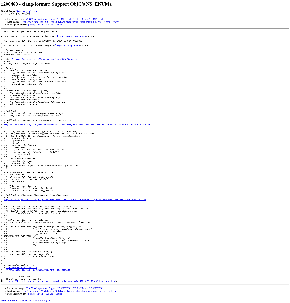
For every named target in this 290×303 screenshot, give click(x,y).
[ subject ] (49, 24)
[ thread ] (39, 24)
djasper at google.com (26, 11)
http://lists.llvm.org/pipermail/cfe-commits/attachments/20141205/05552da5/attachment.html (62, 281)
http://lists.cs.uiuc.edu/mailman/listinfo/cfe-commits (38, 270)
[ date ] (31, 24)
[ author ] (59, 24)
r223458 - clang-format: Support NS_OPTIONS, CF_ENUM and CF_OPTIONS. (64, 19)
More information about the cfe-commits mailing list (26, 300)
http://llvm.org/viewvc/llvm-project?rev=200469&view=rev (45, 59)
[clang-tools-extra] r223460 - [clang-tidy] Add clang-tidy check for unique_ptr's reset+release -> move (70, 22)
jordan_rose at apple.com (71, 36)
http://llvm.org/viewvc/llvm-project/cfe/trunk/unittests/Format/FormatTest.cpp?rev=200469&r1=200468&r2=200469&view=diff (75, 199)
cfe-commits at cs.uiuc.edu (21, 267)
